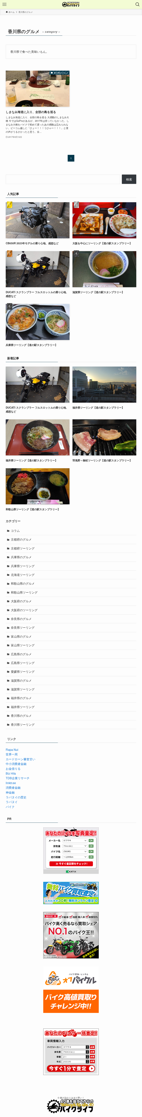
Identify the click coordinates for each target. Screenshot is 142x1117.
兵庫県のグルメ (21, 557)
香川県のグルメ (21, 715)
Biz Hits (11, 773)
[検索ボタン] (137, 4)
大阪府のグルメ (21, 601)
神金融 (10, 792)
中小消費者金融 (16, 764)
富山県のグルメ (21, 636)
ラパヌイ (12, 802)
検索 (129, 179)
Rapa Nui (12, 749)
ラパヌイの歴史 (16, 797)
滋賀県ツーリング (23, 689)
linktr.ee (11, 783)
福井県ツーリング (23, 707)
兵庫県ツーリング (23, 566)
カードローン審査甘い (20, 759)
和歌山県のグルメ (23, 583)
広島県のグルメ (21, 654)
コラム (15, 530)
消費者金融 (13, 787)
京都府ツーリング (23, 548)
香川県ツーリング (23, 724)
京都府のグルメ (21, 539)
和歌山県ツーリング (24, 592)
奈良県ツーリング (23, 627)
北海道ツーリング (23, 575)
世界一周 (12, 754)
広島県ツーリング (23, 663)
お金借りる (13, 768)
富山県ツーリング (23, 645)
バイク (10, 807)
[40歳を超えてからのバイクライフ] (71, 4)
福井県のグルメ (21, 698)
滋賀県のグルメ (21, 680)
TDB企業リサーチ (18, 778)
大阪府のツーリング (24, 610)
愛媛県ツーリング (23, 671)
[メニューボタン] (4, 4)
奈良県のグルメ (21, 619)
